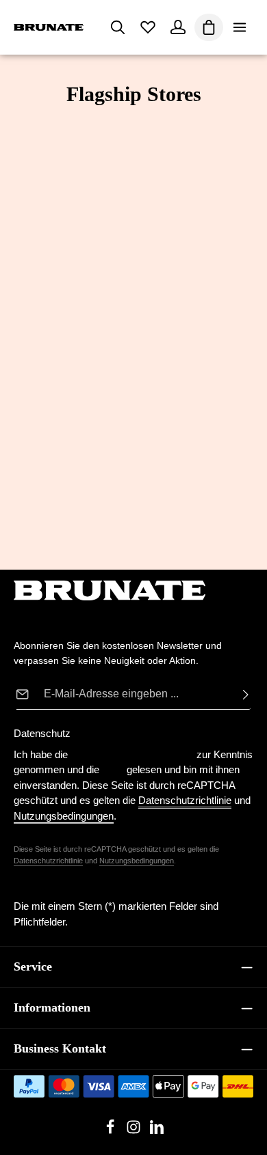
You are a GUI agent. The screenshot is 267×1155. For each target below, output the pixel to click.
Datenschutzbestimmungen (132, 754)
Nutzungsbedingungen (136, 861)
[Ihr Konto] (178, 27)
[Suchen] (117, 27)
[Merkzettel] (148, 27)
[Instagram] (135, 1131)
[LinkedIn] (156, 1131)
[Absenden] (242, 694)
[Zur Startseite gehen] (49, 27)
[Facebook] (111, 1131)
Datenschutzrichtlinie (48, 861)
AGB (113, 769)
